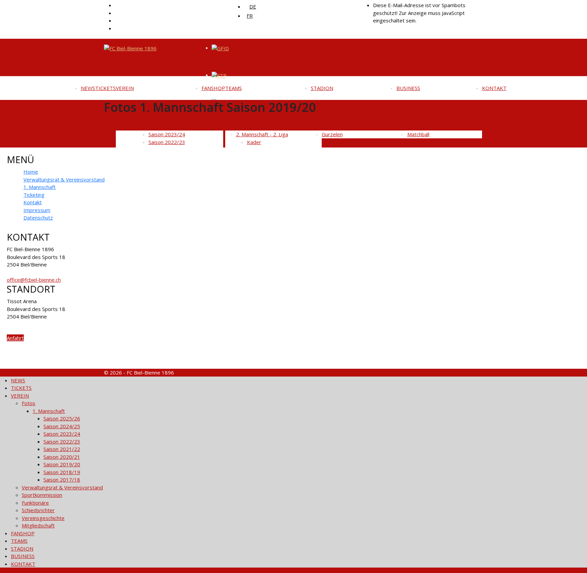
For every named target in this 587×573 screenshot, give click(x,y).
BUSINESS (408, 88)
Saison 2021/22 (61, 449)
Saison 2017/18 (61, 479)
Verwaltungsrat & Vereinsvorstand (64, 179)
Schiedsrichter (38, 510)
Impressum (36, 210)
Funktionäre (35, 502)
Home (30, 171)
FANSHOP (213, 88)
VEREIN (125, 88)
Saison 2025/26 (61, 418)
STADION (322, 88)
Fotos (28, 403)
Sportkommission (42, 494)
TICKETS (105, 88)
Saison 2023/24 (61, 433)
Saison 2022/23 (61, 441)
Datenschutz (38, 217)
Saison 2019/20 (61, 464)
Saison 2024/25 (61, 426)
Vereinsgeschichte (43, 518)
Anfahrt (15, 337)
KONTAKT (494, 88)
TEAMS (233, 88)
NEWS (88, 88)
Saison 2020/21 (61, 456)
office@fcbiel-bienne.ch (34, 279)
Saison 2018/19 (61, 472)
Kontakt (32, 202)
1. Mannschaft (39, 187)
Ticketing (34, 194)
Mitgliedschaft (38, 525)
